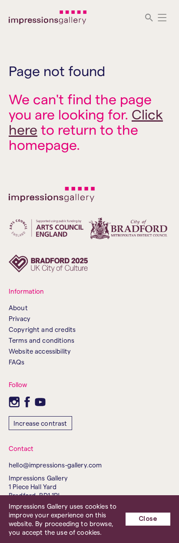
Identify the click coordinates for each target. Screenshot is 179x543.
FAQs (17, 362)
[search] (148, 17)
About (18, 307)
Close (148, 519)
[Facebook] (27, 402)
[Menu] (162, 17)
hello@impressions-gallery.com (55, 465)
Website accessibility (40, 351)
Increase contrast (40, 423)
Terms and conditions (41, 340)
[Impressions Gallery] (48, 17)
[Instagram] (14, 402)
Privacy (19, 318)
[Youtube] (40, 402)
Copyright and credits (42, 329)
